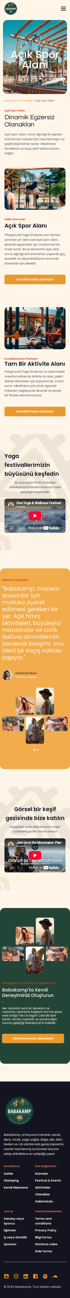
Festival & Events (48, 1180)
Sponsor (10, 1244)
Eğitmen (10, 1230)
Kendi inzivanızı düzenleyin (33, 1038)
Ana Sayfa (11, 100)
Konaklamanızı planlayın (35, 279)
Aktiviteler (43, 1187)
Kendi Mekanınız (16, 1187)
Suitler (8, 1174)
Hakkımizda (44, 1201)
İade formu (43, 1251)
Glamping (11, 1180)
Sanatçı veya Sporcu (14, 1221)
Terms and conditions (43, 1221)
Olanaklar (27, 100)
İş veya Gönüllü (15, 1237)
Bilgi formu (43, 1237)
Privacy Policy (46, 1230)
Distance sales (46, 1244)
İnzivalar (41, 1174)
